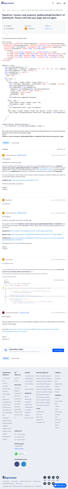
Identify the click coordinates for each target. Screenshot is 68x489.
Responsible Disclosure (8, 483)
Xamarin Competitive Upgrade (44, 389)
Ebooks (27, 396)
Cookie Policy (14, 481)
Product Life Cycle (29, 389)
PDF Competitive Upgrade (42, 397)
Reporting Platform (7, 423)
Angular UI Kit (39, 420)
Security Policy (36, 481)
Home (3, 10)
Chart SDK (5, 386)
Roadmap (57, 422)
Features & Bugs (29, 384)
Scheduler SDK (6, 389)
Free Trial (16, 378)
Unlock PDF (17, 388)
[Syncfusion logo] (7, 2)
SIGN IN (6, 358)
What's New (58, 420)
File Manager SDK (7, 402)
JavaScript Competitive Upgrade (44, 381)
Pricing (16, 381)
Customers (57, 378)
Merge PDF (17, 391)
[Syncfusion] (10, 477)
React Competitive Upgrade (43, 384)
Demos (57, 398)
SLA (26, 386)
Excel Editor (17, 407)
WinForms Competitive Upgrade (44, 392)
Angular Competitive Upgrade (43, 378)
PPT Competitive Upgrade (42, 405)
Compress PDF (18, 393)
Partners (57, 392)
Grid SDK (5, 383)
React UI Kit (39, 414)
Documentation (59, 401)
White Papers (28, 399)
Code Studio (6, 418)
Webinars (27, 415)
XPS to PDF (17, 396)
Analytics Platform (7, 420)
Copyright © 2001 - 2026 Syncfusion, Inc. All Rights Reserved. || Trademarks (22, 486)
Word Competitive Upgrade (43, 400)
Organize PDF (17, 399)
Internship (57, 389)
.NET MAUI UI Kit (40, 412)
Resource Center (29, 418)
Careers (57, 386)
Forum (8, 10)
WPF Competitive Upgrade (43, 394)
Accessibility (28, 410)
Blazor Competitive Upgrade (43, 376)
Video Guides (58, 412)
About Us (57, 376)
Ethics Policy (19, 483)
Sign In (59, 3)
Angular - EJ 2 (15, 10)
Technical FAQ (28, 404)
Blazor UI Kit (39, 417)
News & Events (58, 384)
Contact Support (58, 350)
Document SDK (6, 404)
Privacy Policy (6, 481)
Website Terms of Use (25, 481)
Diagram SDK (6, 399)
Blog (56, 381)
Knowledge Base (29, 378)
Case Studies (28, 402)
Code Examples (29, 407)
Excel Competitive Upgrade (43, 402)
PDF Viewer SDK (6, 407)
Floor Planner (17, 401)
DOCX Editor (17, 404)
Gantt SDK (5, 391)
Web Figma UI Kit (40, 422)
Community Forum (29, 376)
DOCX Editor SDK (7, 410)
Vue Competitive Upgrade (42, 386)
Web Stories (28, 412)
